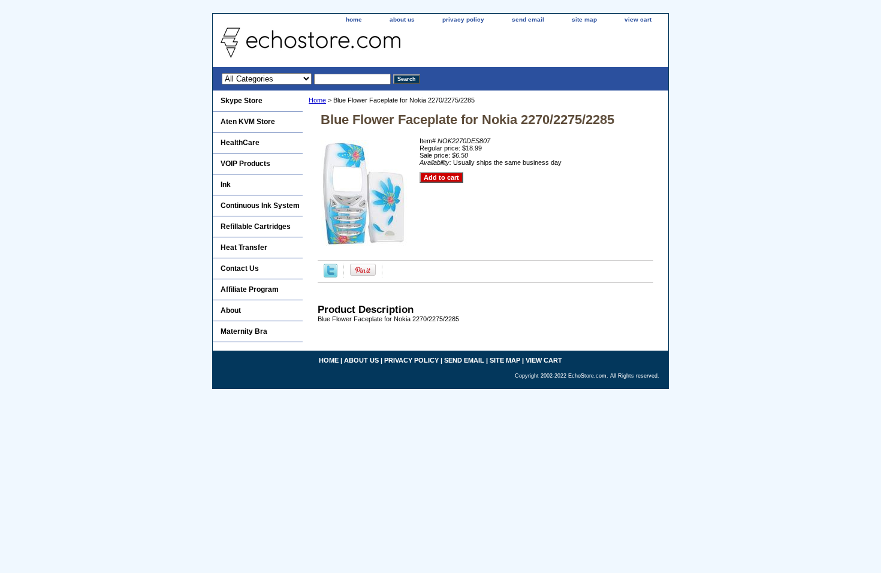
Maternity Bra (244, 331)
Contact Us (240, 268)
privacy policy (463, 19)
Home (317, 100)
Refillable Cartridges (256, 226)
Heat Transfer (244, 247)
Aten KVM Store (248, 121)
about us (402, 19)
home (354, 19)
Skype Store (242, 100)
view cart (637, 19)
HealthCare (240, 142)
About (231, 310)
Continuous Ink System (260, 205)
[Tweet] (330, 275)
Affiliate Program (250, 289)
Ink (226, 184)
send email (528, 19)
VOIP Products (245, 163)
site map (584, 19)
